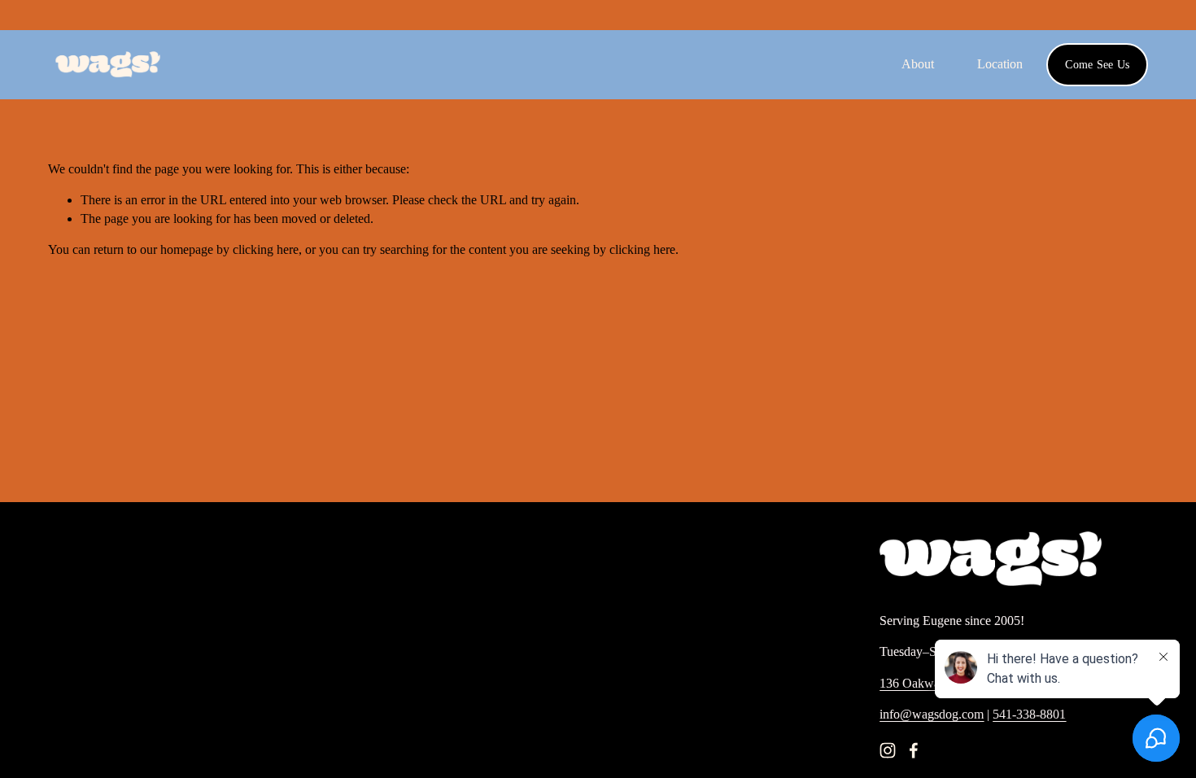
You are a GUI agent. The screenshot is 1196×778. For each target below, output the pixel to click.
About (917, 64)
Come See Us (1097, 64)
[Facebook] (914, 750)
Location (1000, 64)
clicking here (266, 249)
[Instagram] (888, 750)
